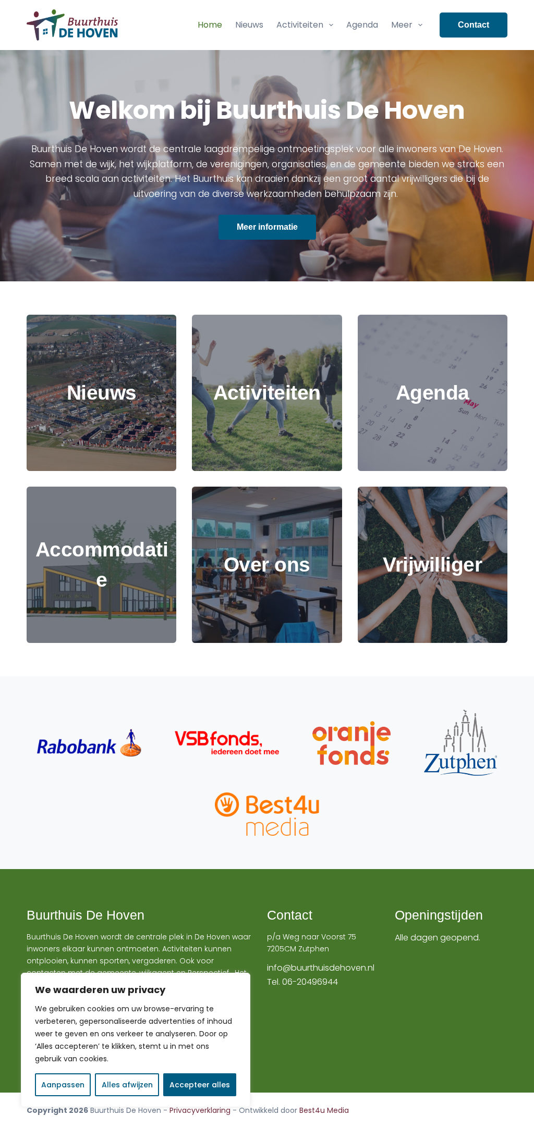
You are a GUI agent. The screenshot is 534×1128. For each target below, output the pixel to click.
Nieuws (249, 25)
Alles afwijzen (127, 1085)
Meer (401, 25)
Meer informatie (267, 226)
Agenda (362, 25)
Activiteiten (299, 25)
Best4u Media (324, 1110)
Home (210, 25)
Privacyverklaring (199, 1110)
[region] (135, 1040)
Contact (473, 24)
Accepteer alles (199, 1085)
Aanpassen (62, 1085)
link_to (101, 393)
